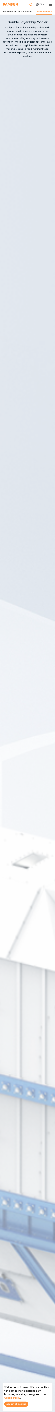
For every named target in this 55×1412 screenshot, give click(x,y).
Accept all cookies (16, 1404)
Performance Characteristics (18, 11)
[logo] (10, 4)
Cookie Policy (12, 1397)
